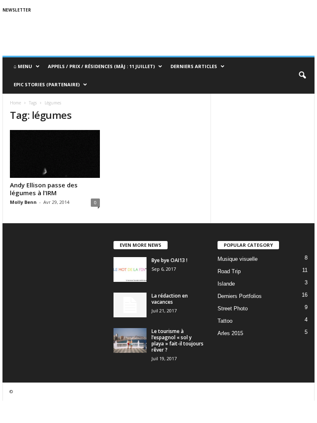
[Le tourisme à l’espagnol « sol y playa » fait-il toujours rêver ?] (130, 340)
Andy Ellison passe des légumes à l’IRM (44, 189)
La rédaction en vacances (169, 298)
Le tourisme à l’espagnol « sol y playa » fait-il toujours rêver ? (177, 340)
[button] (302, 75)
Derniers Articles (193, 66)
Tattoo (225, 321)
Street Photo (233, 308)
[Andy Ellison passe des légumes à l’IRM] (55, 154)
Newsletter (16, 10)
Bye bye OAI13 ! (169, 260)
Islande (226, 284)
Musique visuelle (238, 259)
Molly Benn (23, 202)
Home (15, 103)
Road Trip (229, 271)
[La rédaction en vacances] (130, 305)
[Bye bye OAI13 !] (130, 269)
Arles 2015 (230, 333)
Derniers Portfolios (240, 296)
